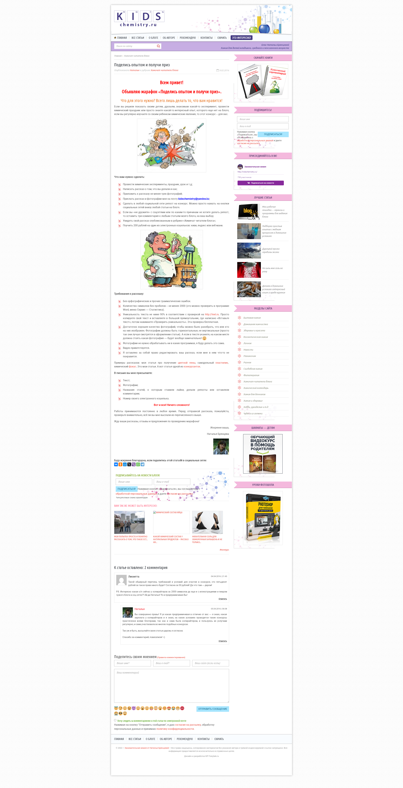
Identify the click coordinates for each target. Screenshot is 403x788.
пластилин (222, 362)
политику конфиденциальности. (175, 728)
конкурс (225, 549)
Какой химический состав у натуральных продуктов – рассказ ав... (170, 539)
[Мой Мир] (125, 464)
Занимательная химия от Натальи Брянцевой (147, 748)
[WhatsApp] (138, 464)
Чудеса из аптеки (252, 413)
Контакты (207, 37)
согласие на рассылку (180, 493)
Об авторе (169, 37)
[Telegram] (142, 464)
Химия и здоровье (252, 400)
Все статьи (138, 37)
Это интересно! (241, 37)
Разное (247, 362)
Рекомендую (188, 37)
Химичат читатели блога (164, 70)
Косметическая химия (255, 337)
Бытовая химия (252, 317)
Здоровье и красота (254, 330)
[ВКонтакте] (116, 464)
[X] (129, 464)
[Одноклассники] (120, 464)
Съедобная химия (252, 368)
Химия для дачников (254, 394)
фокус (132, 366)
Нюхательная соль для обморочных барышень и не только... (207, 539)
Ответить (223, 599)
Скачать (222, 37)
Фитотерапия (251, 375)
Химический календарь (255, 388)
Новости (248, 349)
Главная (122, 37)
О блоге (153, 37)
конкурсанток (192, 366)
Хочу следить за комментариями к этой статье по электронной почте (151, 720)
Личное (247, 343)
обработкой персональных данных (137, 493)
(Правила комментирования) (171, 657)
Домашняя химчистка (255, 324)
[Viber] (134, 464)
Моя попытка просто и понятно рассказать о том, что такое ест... (131, 538)
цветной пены (186, 362)
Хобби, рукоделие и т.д (255, 407)
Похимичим (249, 356)
